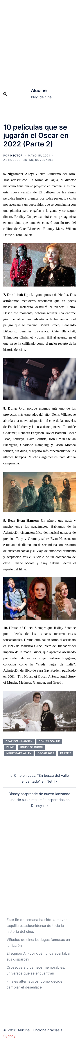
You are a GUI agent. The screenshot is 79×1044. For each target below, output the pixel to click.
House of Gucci (31, 747)
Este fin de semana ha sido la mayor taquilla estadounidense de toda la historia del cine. (37, 925)
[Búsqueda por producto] (5, 94)
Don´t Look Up (49, 741)
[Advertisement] (39, 41)
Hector (16, 155)
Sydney (9, 1036)
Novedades (44, 160)
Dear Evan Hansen (18, 741)
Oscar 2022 (46, 753)
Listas (28, 160)
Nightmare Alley (18, 753)
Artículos (12, 160)
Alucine (39, 90)
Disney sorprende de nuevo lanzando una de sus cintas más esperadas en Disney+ (39, 800)
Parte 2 (65, 753)
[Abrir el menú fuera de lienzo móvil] (53, 94)
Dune (10, 747)
